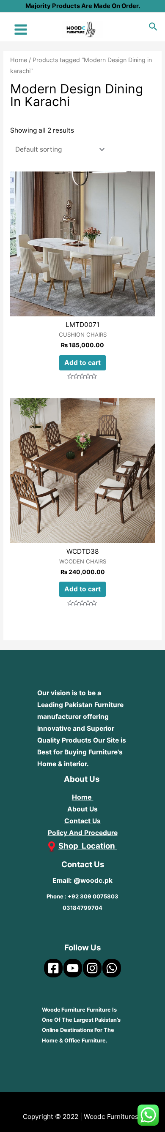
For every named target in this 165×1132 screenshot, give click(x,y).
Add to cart (82, 363)
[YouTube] (72, 968)
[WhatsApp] (111, 968)
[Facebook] (53, 968)
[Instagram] (92, 968)
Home (18, 59)
